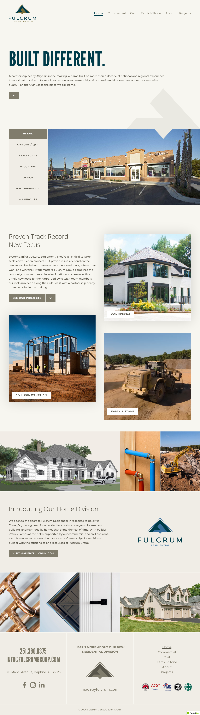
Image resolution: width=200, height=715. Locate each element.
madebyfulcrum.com (100, 689)
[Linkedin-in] (42, 685)
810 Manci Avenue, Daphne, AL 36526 (33, 672)
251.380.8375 (33, 651)
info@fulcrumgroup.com (33, 659)
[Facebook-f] (24, 685)
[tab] (28, 145)
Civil (133, 13)
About (170, 13)
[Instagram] (33, 685)
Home (98, 13)
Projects (185, 13)
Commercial (117, 13)
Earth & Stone (151, 13)
